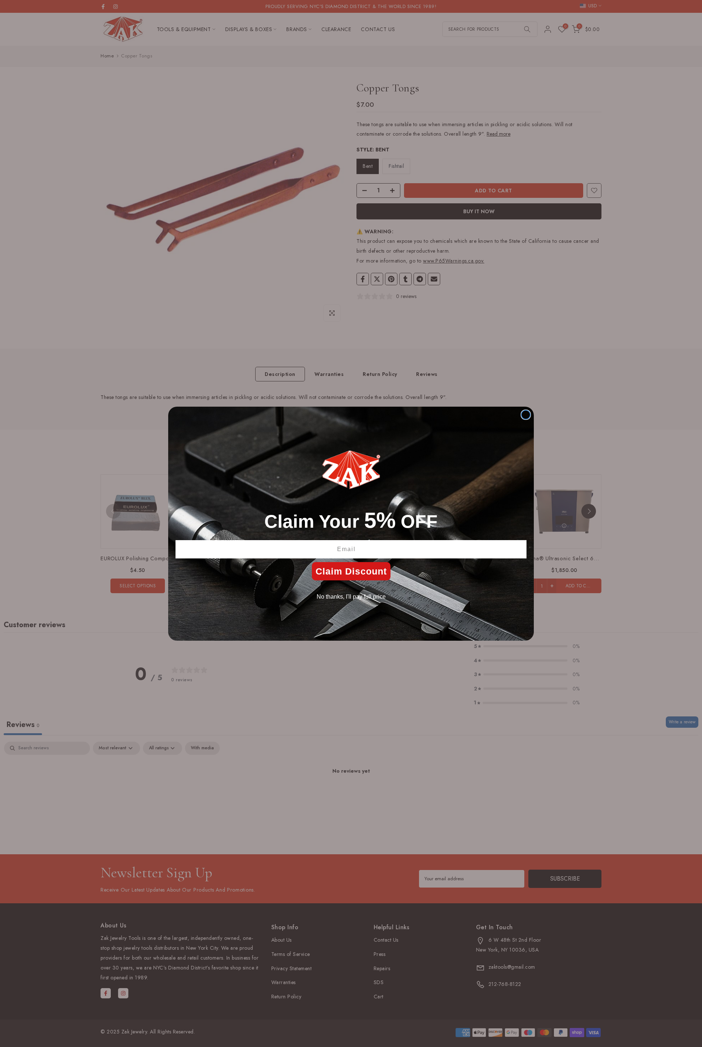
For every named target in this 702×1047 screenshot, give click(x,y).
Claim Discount (351, 571)
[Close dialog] (525, 414)
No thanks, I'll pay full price (351, 597)
